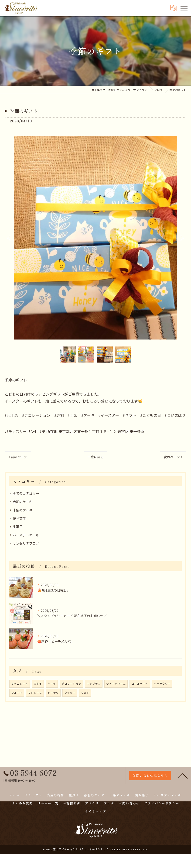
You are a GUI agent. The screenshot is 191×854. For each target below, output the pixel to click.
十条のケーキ (22, 510)
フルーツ (16, 693)
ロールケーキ (139, 684)
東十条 (38, 684)
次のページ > (173, 456)
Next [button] (181, 237)
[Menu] (183, 8)
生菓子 (18, 526)
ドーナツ (53, 693)
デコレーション (71, 684)
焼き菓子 (19, 518)
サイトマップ (95, 811)
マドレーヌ (35, 693)
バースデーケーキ (26, 535)
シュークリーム (116, 684)
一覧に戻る (95, 456)
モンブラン (94, 684)
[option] (95, 238)
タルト (85, 693)
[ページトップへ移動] (183, 775)
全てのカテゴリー (26, 493)
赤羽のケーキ (22, 501)
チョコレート (19, 684)
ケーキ (52, 684)
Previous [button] (9, 237)
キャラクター (162, 684)
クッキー (69, 693)
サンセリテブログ (26, 543)
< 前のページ (17, 456)
